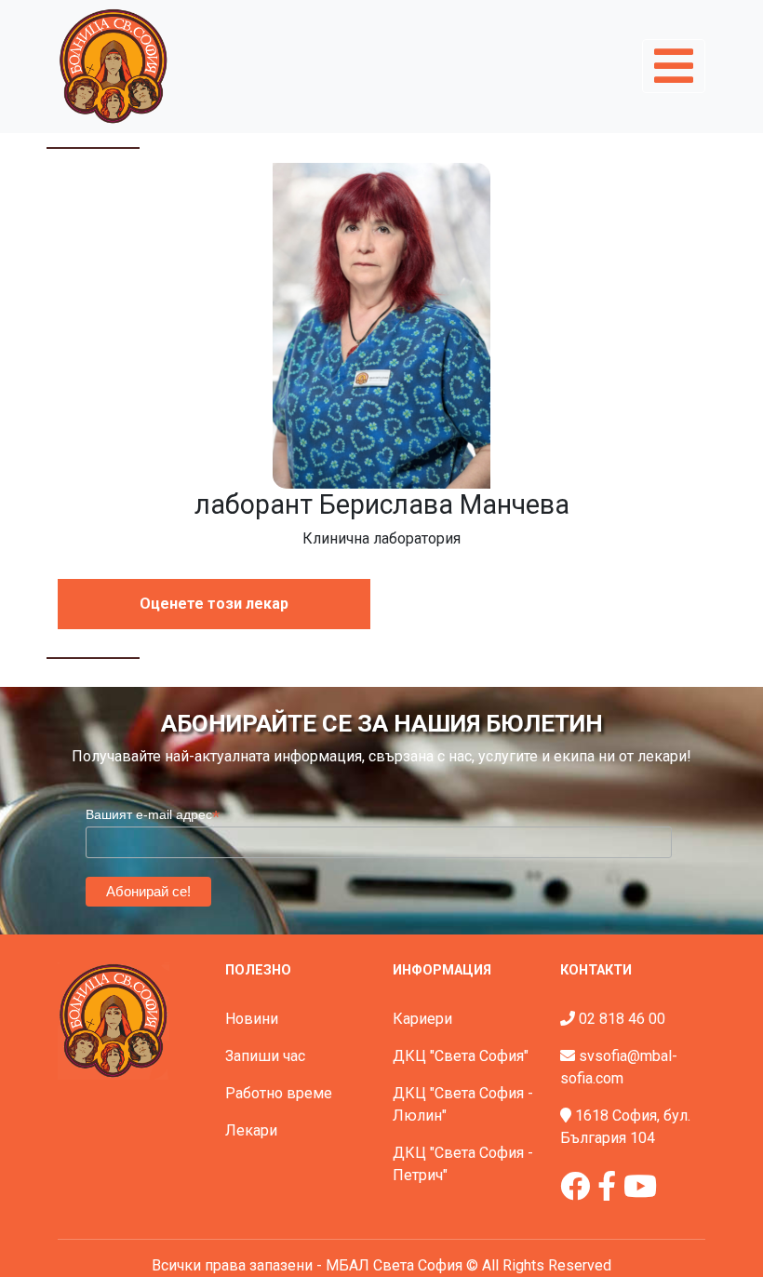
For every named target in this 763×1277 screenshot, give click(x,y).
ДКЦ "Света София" (461, 1056)
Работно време (278, 1093)
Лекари (251, 1130)
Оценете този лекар (214, 603)
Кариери (422, 1019)
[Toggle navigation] (673, 66)
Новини (251, 1019)
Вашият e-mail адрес (153, 815)
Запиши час (265, 1056)
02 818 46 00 (622, 1019)
